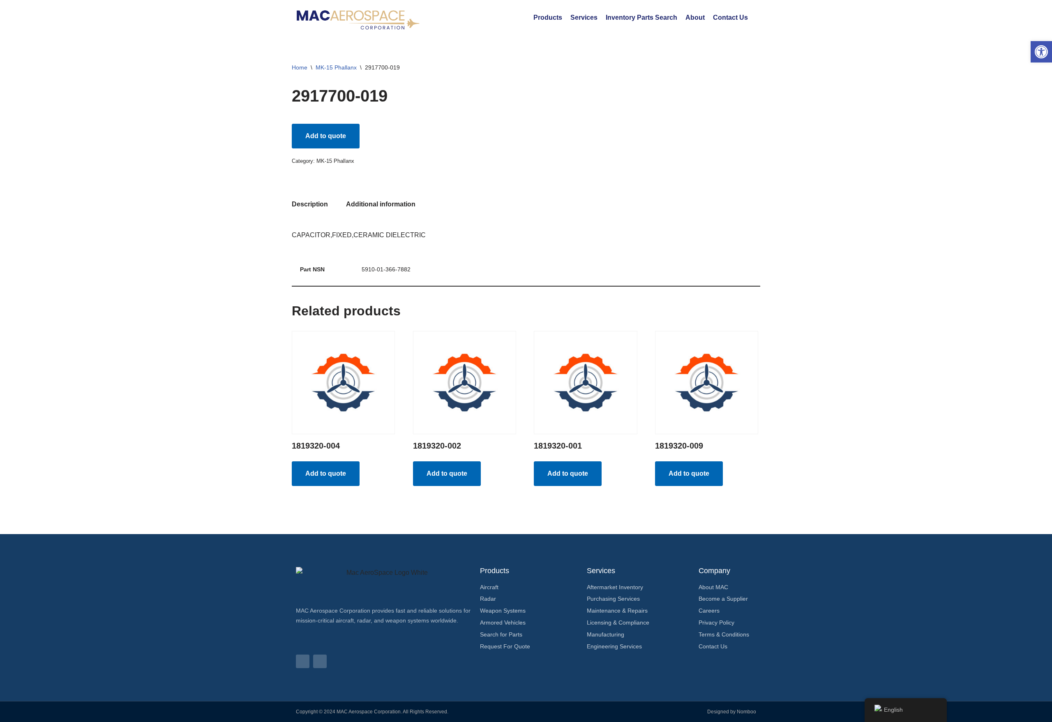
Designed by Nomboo (731, 712)
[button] (1041, 51)
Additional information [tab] (380, 204)
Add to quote (325, 135)
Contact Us (730, 17)
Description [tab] (310, 204)
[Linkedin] (302, 661)
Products (547, 17)
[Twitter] (320, 661)
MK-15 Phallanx (336, 67)
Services (584, 17)
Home (299, 67)
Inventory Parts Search (641, 17)
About (695, 17)
